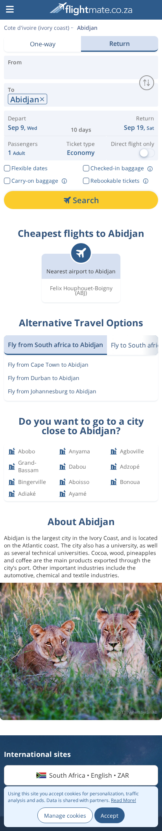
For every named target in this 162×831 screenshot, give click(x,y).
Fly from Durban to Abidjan (43, 378)
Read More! (123, 800)
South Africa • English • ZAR (89, 775)
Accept (109, 815)
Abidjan (87, 27)
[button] (10, 10)
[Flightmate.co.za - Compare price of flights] (91, 8)
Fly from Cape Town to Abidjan (48, 364)
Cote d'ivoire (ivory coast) (36, 27)
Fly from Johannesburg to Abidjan (52, 391)
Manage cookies (65, 815)
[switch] (146, 82)
